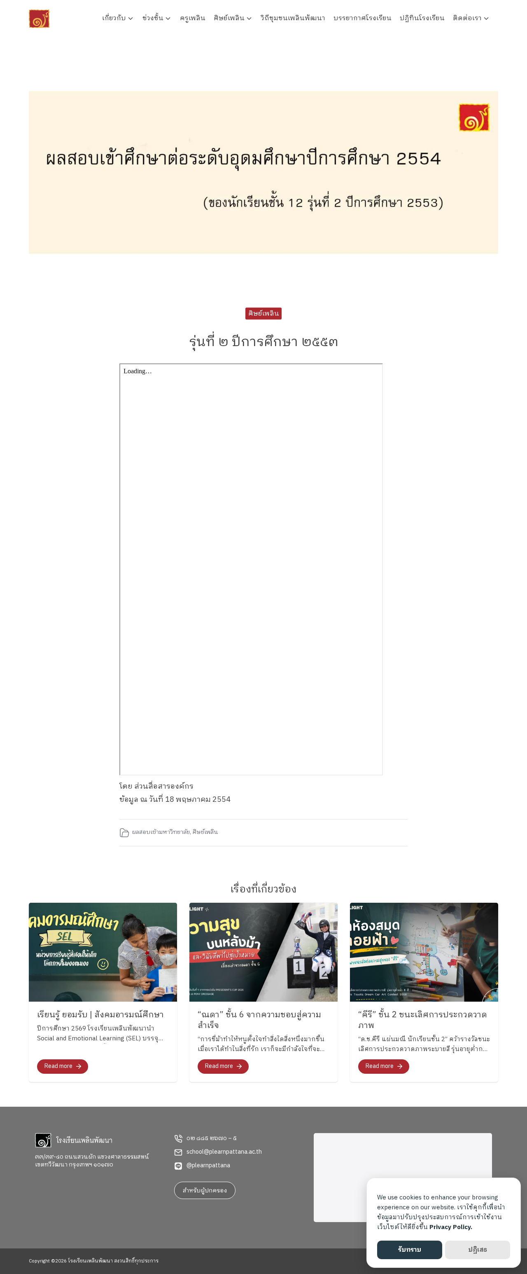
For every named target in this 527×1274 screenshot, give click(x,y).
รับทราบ (409, 1250)
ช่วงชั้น (152, 18)
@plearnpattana (208, 1166)
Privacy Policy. (450, 1227)
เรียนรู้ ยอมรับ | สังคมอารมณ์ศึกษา (100, 1015)
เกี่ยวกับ (114, 18)
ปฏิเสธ (477, 1250)
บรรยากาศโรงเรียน (362, 18)
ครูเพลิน (192, 18)
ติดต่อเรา (467, 18)
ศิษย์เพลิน (229, 18)
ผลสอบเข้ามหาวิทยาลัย (161, 832)
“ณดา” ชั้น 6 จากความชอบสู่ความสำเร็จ (259, 1020)
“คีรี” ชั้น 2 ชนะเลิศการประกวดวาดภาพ (422, 1020)
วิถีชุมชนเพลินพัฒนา (293, 18)
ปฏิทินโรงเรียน (422, 18)
